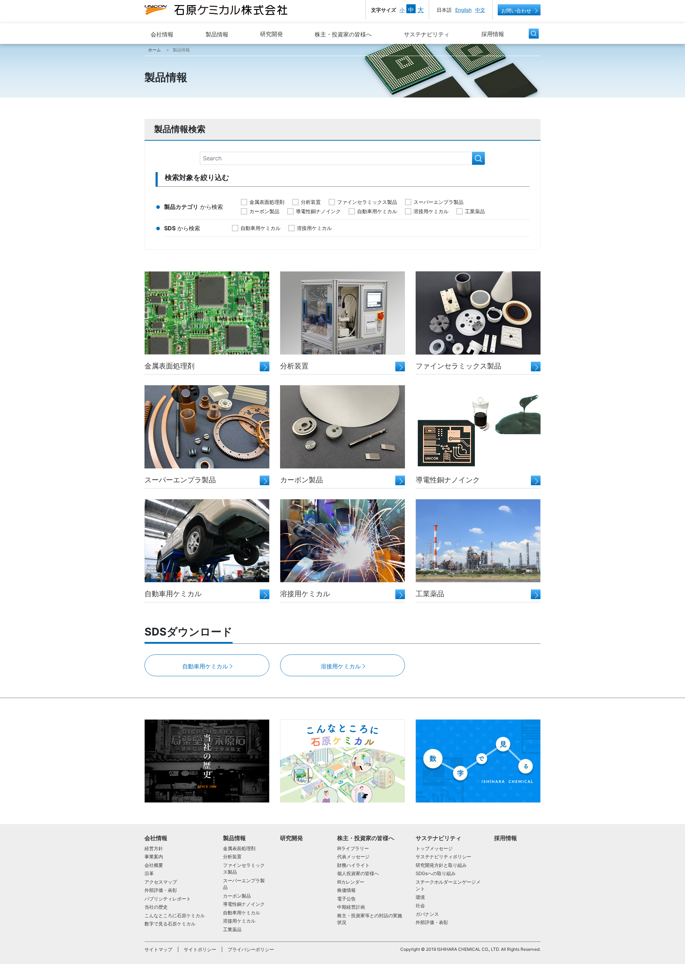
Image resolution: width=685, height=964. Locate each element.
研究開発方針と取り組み (441, 865)
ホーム (154, 49)
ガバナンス (427, 914)
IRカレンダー (350, 882)
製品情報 (217, 34)
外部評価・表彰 (160, 890)
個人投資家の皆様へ (358, 873)
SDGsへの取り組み (436, 873)
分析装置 (311, 202)
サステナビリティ (427, 34)
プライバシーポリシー (251, 949)
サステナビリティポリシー (443, 856)
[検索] (478, 158)
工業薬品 (475, 211)
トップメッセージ (434, 848)
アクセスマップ (160, 882)
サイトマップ (158, 949)
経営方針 (153, 848)
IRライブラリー (353, 848)
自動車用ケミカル (377, 211)
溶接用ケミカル (430, 211)
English (463, 10)
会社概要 (153, 865)
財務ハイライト (353, 865)
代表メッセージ (353, 856)
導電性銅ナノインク (318, 211)
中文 (480, 10)
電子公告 (346, 899)
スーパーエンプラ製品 (438, 202)
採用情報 (492, 33)
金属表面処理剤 (266, 202)
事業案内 (153, 856)
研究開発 (271, 33)
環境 (420, 897)
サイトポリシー (200, 949)
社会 (420, 905)
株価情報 (346, 890)
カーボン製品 (264, 211)
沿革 (149, 873)
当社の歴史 (156, 907)
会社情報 (162, 34)
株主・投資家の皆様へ (343, 34)
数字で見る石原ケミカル (170, 924)
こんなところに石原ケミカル (174, 915)
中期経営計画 (351, 907)
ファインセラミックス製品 (367, 202)
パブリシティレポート (167, 899)
